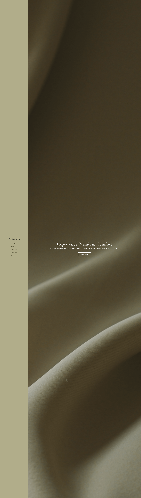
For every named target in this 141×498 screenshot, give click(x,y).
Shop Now (84, 254)
